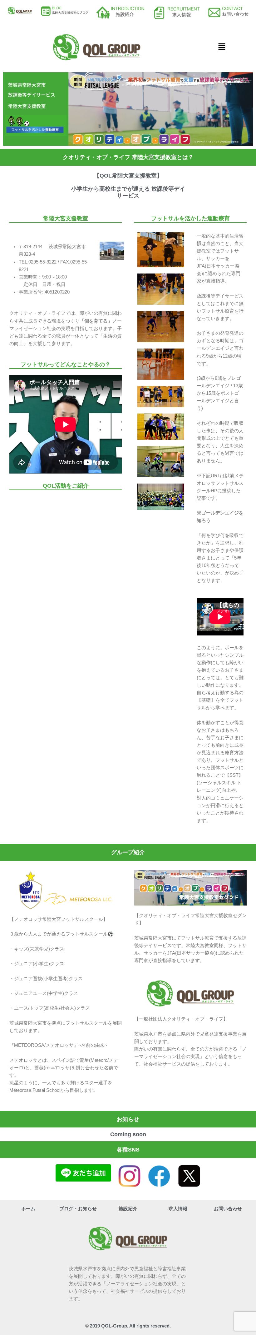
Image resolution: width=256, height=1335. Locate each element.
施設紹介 (128, 1208)
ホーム (28, 1208)
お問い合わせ (228, 1208)
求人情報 (178, 1208)
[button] (221, 47)
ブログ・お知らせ (78, 1208)
